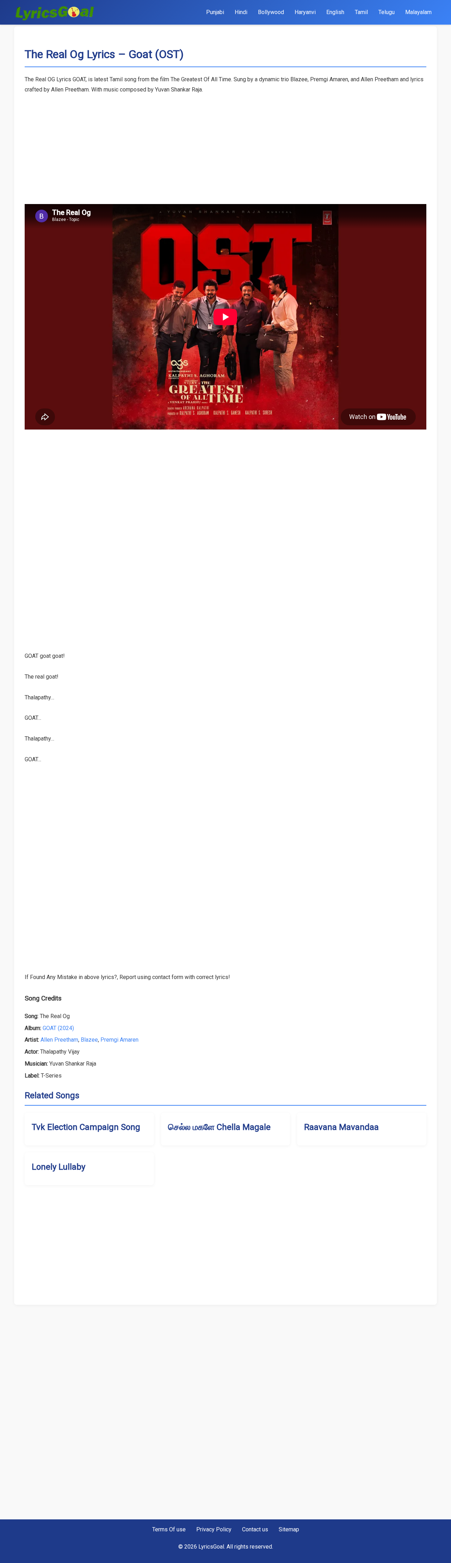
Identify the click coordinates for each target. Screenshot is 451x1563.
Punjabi (215, 12)
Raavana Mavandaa (341, 1127)
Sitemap (289, 1529)
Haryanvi (305, 12)
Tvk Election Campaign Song (86, 1127)
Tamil (361, 12)
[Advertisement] (225, 144)
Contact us (255, 1529)
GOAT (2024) (58, 1028)
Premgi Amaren (119, 1039)
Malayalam (418, 12)
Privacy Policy (213, 1529)
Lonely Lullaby (58, 1167)
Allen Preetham (59, 1039)
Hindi (241, 12)
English (335, 12)
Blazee (89, 1039)
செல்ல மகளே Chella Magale (219, 1127)
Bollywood (271, 12)
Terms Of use (169, 1529)
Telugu (386, 12)
